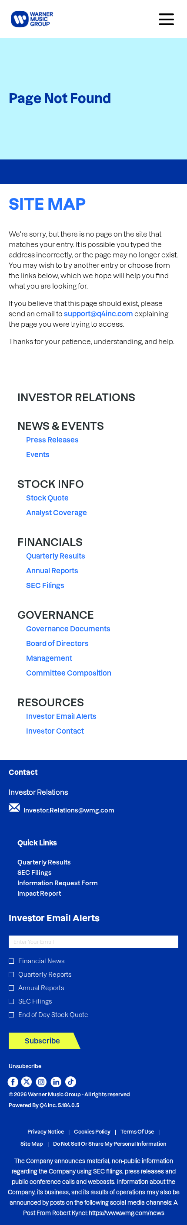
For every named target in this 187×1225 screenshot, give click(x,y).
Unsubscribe (25, 1066)
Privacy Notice (45, 1132)
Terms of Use (137, 1132)
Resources (50, 702)
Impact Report (50, 893)
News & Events (60, 426)
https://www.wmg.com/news (126, 1213)
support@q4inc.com (98, 314)
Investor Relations (76, 397)
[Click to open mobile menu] (166, 19)
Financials (50, 542)
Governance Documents (68, 629)
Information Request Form (69, 883)
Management (49, 658)
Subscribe (42, 1041)
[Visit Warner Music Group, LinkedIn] (55, 1085)
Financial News (41, 961)
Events (38, 454)
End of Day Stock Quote (53, 1014)
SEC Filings (45, 585)
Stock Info (50, 484)
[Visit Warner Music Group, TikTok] (70, 1085)
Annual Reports (52, 571)
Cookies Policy (92, 1132)
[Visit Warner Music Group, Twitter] (26, 1085)
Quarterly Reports (44, 974)
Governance (55, 615)
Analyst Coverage (56, 513)
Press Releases (52, 440)
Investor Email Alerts (61, 716)
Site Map (31, 1144)
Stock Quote (47, 498)
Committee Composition (68, 673)
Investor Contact (55, 731)
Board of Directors (57, 643)
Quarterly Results (55, 556)
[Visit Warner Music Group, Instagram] (41, 1085)
